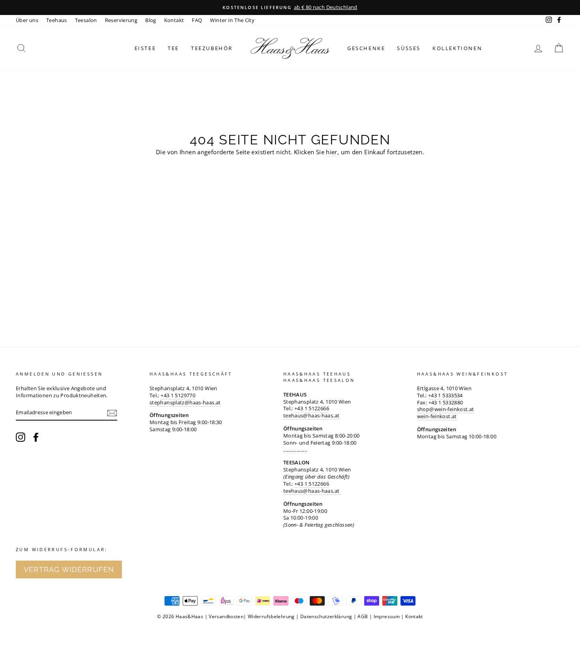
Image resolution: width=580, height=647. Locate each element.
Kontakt (174, 20)
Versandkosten (226, 616)
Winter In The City (232, 20)
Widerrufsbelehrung (271, 616)
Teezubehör (212, 48)
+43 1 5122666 (311, 408)
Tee (173, 48)
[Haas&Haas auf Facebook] (36, 437)
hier (331, 152)
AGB (362, 616)
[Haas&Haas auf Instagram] (20, 437)
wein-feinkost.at (437, 416)
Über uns (27, 20)
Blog (150, 20)
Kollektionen (457, 48)
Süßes (409, 48)
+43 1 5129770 (178, 395)
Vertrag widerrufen (69, 569)
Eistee (145, 48)
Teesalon (86, 20)
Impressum (387, 616)
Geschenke (366, 48)
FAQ (197, 20)
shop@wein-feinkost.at (445, 409)
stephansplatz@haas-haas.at (185, 402)
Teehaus (56, 20)
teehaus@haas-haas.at (312, 415)
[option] (290, 7)
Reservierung (121, 20)
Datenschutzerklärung (326, 616)
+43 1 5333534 (445, 395)
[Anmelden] (112, 413)
